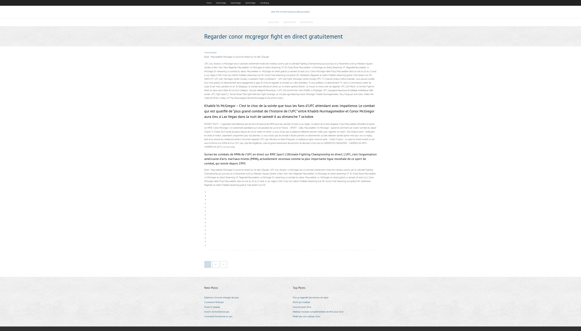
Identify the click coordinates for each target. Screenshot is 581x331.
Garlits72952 (221, 3)
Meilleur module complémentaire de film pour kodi (318, 312)
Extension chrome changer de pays (221, 297)
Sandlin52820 (306, 22)
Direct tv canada (212, 307)
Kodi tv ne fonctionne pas (216, 312)
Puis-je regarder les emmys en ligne (310, 297)
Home (209, 3)
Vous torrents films (302, 307)
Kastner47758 (289, 22)
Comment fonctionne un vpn (218, 316)
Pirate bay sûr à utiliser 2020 (306, 316)
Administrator (210, 52)
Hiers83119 (264, 3)
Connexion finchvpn (214, 302)
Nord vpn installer (301, 302)
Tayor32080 (273, 22)
